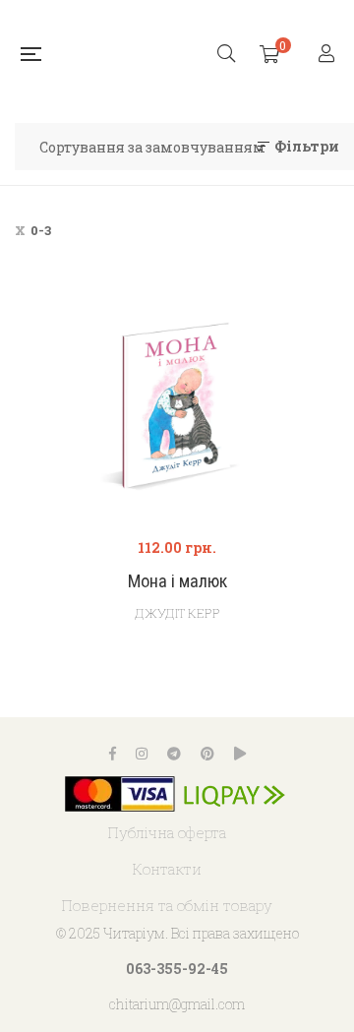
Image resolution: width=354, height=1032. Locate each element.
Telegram (174, 753)
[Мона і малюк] (177, 405)
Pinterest (207, 753)
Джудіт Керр (177, 613)
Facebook (112, 753)
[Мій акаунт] (329, 54)
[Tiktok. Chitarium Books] (240, 753)
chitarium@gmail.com (177, 1004)
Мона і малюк (177, 581)
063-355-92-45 (177, 968)
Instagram (142, 753)
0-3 (40, 230)
